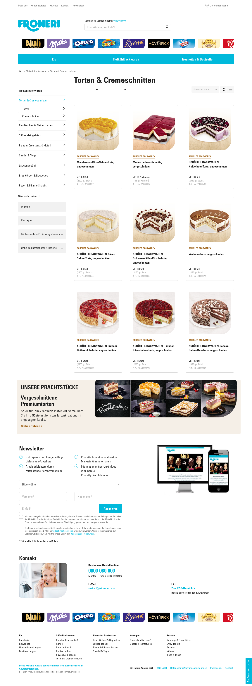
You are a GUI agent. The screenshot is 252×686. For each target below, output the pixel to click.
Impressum (216, 667)
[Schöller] (184, 43)
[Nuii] (33, 43)
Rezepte (54, 5)
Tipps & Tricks (174, 654)
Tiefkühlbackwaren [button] (126, 59)
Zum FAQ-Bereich (182, 588)
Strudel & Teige (101, 651)
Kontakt (65, 5)
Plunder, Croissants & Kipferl (67, 641)
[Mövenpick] (159, 43)
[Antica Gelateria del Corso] (209, 43)
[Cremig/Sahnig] (87, 89)
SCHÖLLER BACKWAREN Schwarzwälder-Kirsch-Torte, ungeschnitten (150, 258)
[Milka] (58, 43)
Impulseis (24, 640)
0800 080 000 (119, 20)
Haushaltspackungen (30, 647)
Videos (170, 651)
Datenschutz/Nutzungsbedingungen (188, 667)
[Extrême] (134, 43)
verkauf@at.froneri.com (62, 530)
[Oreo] (84, 43)
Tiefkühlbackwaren (36, 71)
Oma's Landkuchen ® (140, 640)
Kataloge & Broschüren (179, 640)
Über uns (22, 5)
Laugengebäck (100, 643)
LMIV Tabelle (173, 643)
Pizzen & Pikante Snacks (105, 647)
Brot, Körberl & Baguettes (106, 640)
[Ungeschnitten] (115, 89)
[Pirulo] (109, 43)
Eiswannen (24, 643)
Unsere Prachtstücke (141, 643)
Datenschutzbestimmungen (82, 533)
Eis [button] (54, 59)
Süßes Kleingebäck (66, 654)
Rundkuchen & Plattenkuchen (63, 649)
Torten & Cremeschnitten (69, 658)
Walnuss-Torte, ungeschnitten (206, 254)
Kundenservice (38, 5)
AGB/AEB (162, 667)
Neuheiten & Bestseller (198, 59)
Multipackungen (27, 651)
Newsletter (78, 5)
